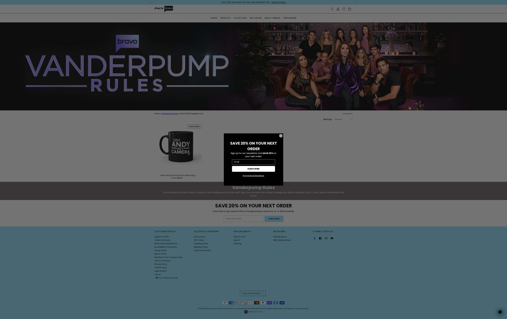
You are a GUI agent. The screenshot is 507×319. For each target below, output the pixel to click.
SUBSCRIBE (253, 168)
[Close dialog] (281, 135)
